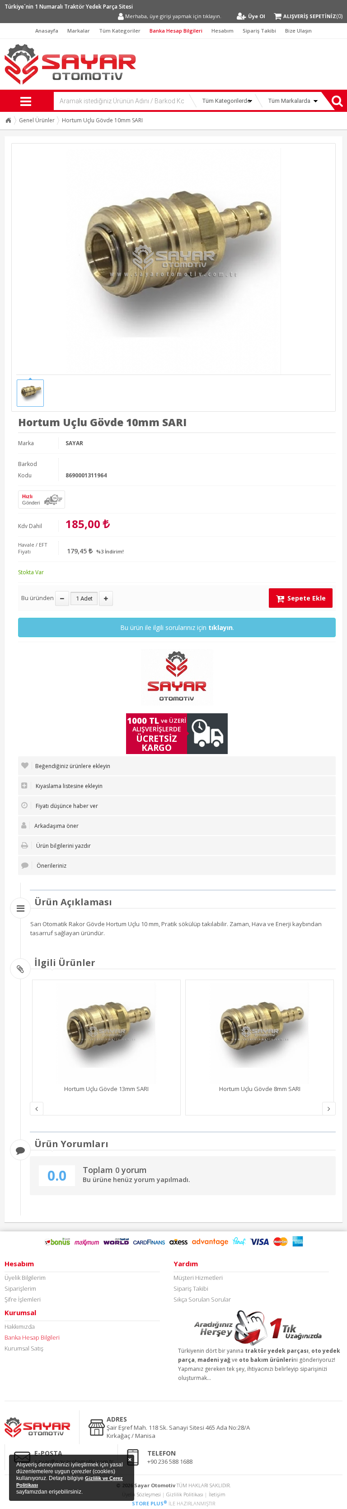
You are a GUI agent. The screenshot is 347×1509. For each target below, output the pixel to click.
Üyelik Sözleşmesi (141, 1494)
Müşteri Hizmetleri (198, 1278)
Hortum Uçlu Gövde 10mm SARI (102, 120)
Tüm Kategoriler (120, 30)
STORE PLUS (149, 1503)
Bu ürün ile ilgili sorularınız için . (177, 627)
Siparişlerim (20, 1288)
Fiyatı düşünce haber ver (66, 806)
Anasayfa (46, 30)
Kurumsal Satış (24, 1348)
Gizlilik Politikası (184, 1494)
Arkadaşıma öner (56, 826)
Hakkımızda (20, 1326)
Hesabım (222, 30)
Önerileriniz (50, 866)
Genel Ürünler (37, 120)
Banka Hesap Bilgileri (176, 30)
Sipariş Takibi (259, 30)
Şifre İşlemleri (23, 1299)
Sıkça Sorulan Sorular (202, 1299)
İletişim (217, 1494)
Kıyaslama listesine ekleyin (68, 786)
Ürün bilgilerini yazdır (63, 846)
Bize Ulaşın (298, 30)
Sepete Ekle (306, 598)
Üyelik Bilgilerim (25, 1278)
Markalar (78, 30)
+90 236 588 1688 (169, 1461)
